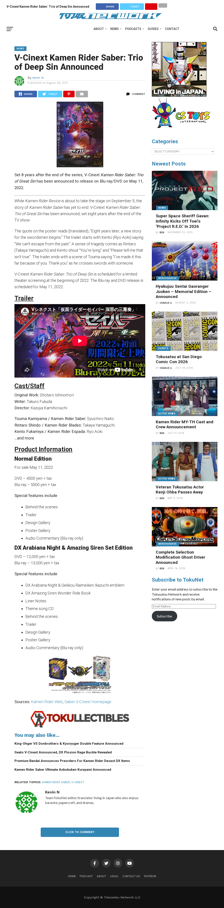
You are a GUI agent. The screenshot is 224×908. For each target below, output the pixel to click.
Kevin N (38, 77)
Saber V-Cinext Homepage (88, 701)
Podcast (86, 876)
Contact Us (131, 876)
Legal (114, 876)
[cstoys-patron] (183, 130)
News (114, 29)
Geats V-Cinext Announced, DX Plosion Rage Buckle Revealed (63, 752)
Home (72, 876)
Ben (162, 232)
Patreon (150, 876)
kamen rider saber (56, 782)
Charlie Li (166, 303)
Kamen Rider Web (47, 701)
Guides (153, 29)
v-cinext (77, 782)
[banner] (179, 96)
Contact (172, 29)
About (98, 29)
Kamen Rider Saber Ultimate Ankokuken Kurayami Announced (62, 770)
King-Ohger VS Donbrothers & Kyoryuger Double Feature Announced (68, 744)
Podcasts (133, 29)
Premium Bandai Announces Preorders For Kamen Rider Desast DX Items (72, 761)
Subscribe (164, 616)
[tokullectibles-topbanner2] (79, 727)
